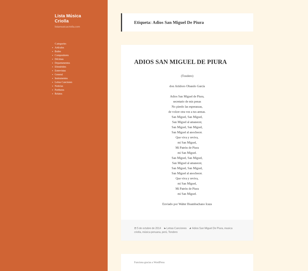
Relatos (58, 93)
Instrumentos (61, 78)
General (59, 74)
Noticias (59, 86)
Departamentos (62, 63)
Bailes (58, 51)
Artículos (59, 47)
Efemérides (60, 66)
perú (164, 232)
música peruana (151, 232)
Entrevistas (60, 70)
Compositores (62, 55)
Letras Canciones (63, 82)
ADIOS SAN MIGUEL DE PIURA (180, 61)
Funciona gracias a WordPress (149, 262)
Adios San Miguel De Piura (207, 228)
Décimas (59, 59)
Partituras (59, 89)
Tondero (173, 232)
